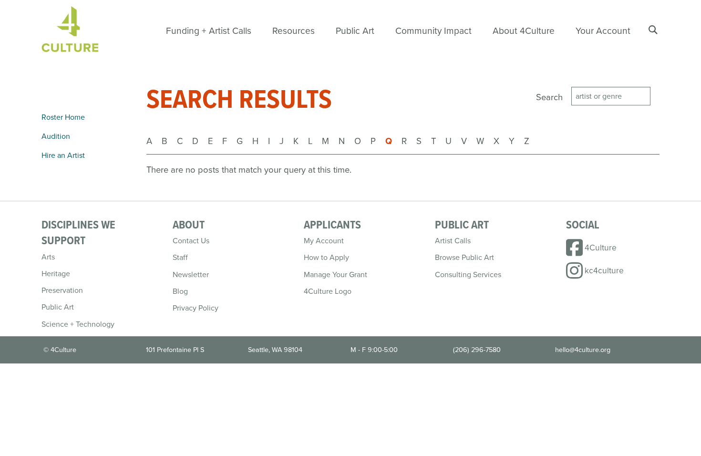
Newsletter (191, 274)
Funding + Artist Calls (208, 31)
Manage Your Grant (335, 274)
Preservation (62, 290)
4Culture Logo (327, 291)
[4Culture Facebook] (575, 251)
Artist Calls (453, 240)
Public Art (355, 31)
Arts (48, 256)
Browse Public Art (464, 257)
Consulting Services (468, 274)
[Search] (654, 30)
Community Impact (433, 31)
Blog (180, 291)
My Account (324, 240)
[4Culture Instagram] (575, 274)
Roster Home (63, 117)
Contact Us (191, 240)
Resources (293, 31)
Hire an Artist (63, 155)
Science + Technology (77, 324)
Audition (55, 136)
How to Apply (326, 257)
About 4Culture (524, 31)
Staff (180, 257)
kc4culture (604, 270)
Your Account (603, 31)
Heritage (55, 273)
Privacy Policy (195, 307)
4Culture (601, 247)
